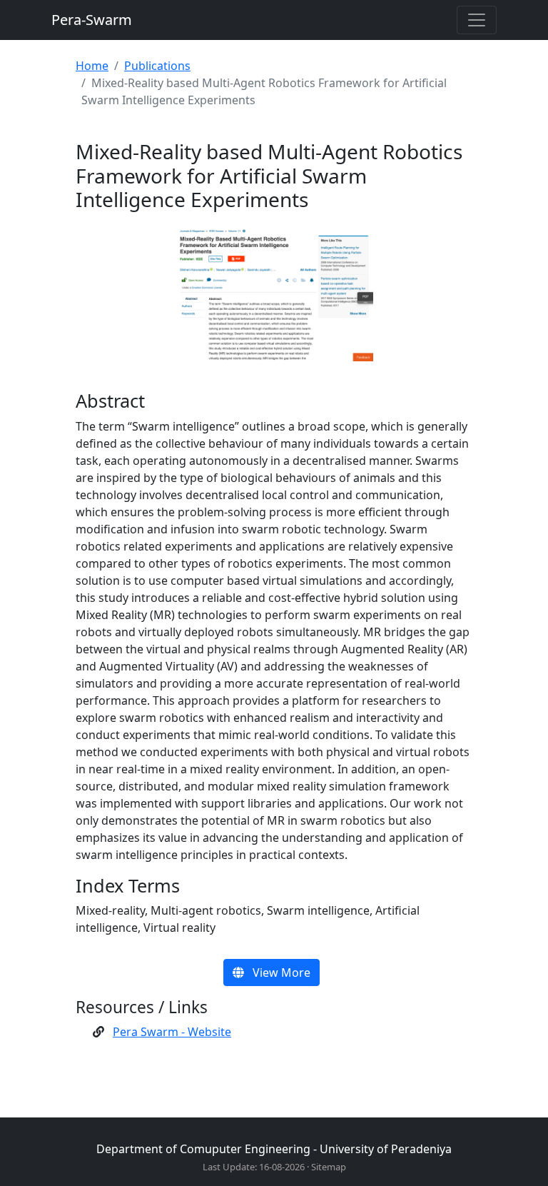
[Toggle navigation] (477, 20)
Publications (157, 66)
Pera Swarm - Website (172, 1032)
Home (92, 66)
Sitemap (328, 1166)
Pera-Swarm (91, 19)
